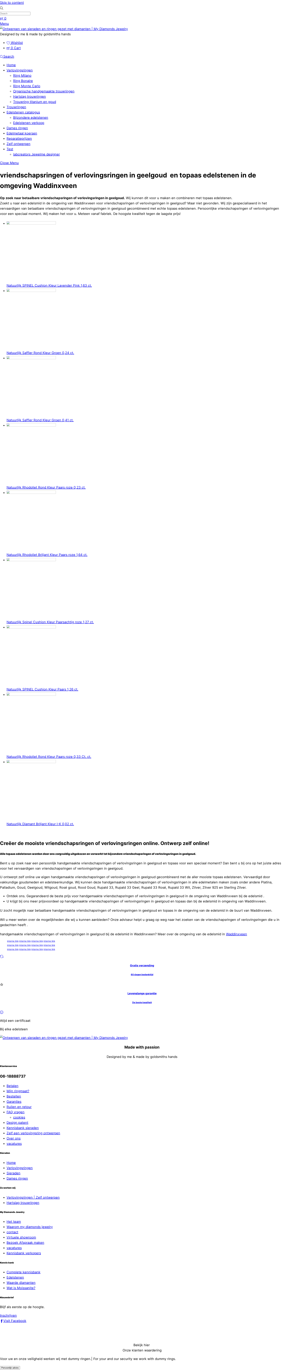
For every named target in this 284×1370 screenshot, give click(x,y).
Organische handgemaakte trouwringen (43, 91)
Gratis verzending (142, 965)
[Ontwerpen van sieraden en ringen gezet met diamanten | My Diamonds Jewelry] (64, 29)
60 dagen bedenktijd (142, 974)
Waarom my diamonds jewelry (30, 1227)
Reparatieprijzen (19, 139)
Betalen (12, 1086)
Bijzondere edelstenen (30, 118)
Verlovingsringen (20, 70)
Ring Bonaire (23, 81)
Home (11, 65)
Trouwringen (16, 107)
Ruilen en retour (19, 1107)
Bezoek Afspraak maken (25, 1243)
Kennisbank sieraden (23, 1128)
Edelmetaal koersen (22, 133)
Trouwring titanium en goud (34, 102)
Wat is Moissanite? (21, 1288)
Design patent (17, 1123)
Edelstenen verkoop (28, 123)
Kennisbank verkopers (24, 1253)
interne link (13, 941)
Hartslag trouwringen (29, 97)
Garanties (14, 1102)
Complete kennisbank (23, 1272)
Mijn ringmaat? (18, 1091)
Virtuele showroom (21, 1237)
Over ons (14, 1138)
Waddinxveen (236, 934)
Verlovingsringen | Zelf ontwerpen (33, 1197)
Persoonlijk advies (10, 1368)
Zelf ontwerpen (18, 144)
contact (12, 1232)
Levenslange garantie (142, 993)
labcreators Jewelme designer (36, 154)
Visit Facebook (14, 1321)
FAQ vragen (15, 1112)
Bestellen (14, 1096)
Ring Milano (22, 75)
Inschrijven (8, 1315)
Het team (14, 1222)
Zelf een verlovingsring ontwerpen (33, 1133)
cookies (19, 1117)
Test (10, 149)
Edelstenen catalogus (23, 112)
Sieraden (13, 1173)
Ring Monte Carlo (26, 86)
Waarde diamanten (21, 1283)
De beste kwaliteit (142, 1002)
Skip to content (12, 3)
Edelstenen (15, 1277)
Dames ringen (17, 128)
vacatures (14, 1144)
